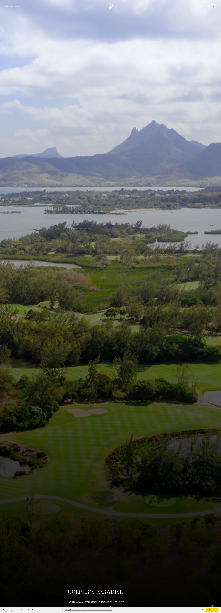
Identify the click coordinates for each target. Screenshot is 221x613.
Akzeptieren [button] (212, 610)
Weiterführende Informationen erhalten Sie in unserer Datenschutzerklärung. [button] (88, 610)
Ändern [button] (202, 610)
